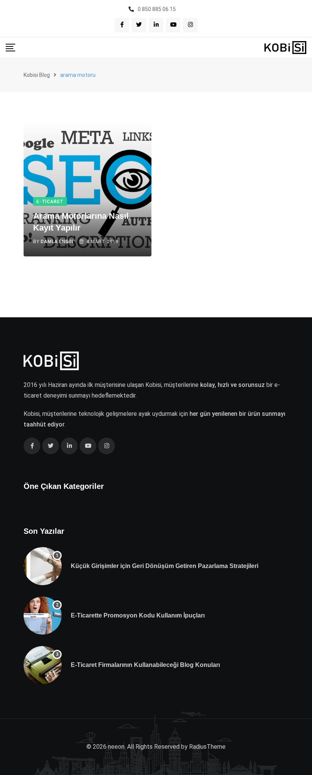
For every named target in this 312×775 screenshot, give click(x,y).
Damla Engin (57, 241)
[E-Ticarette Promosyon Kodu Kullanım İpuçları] (43, 616)
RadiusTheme (207, 746)
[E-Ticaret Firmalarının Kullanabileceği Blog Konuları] (43, 665)
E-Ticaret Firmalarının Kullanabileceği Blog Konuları (145, 665)
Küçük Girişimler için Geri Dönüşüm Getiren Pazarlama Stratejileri (164, 566)
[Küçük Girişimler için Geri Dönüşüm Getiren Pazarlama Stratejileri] (43, 566)
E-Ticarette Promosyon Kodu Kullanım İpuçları (138, 615)
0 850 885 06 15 (157, 9)
